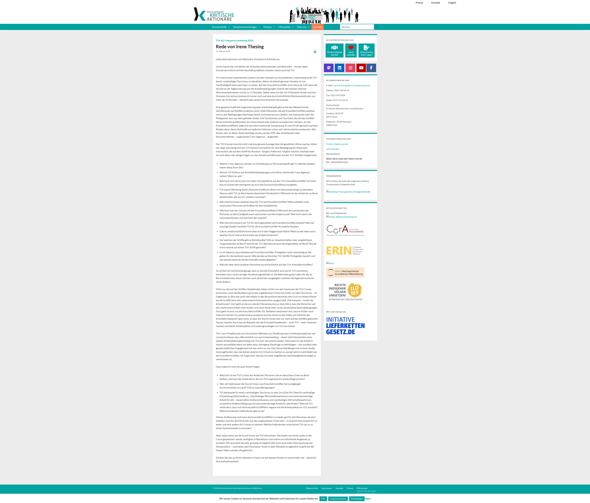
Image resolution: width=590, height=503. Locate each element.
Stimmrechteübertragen (366, 53)
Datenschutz (312, 488)
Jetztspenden (351, 53)
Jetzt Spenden (332, 149)
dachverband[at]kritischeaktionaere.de (352, 85)
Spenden (317, 26)
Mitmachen (284, 26)
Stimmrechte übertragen (366, 491)
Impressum (326, 488)
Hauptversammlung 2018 (239, 40)
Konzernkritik (219, 26)
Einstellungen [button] (357, 498)
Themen (267, 26)
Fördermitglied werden (337, 144)
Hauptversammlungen (245, 26)
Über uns (302, 26)
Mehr (368, 498)
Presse (350, 488)
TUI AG (220, 40)
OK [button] (323, 498)
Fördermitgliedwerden (334, 53)
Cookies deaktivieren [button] (338, 499)
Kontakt (339, 488)
